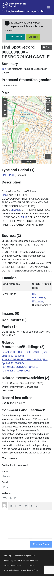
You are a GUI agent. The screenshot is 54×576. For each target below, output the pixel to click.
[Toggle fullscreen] (48, 99)
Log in (31, 565)
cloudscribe (33, 560)
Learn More (15, 36)
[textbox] (30, 524)
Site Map (7, 555)
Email (5, 482)
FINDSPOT (8, 175)
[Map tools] (4, 114)
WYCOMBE (38, 297)
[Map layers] (4, 100)
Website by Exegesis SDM (25, 555)
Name (5, 471)
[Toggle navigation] (48, 7)
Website (6, 493)
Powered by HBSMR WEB (14, 560)
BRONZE (16, 209)
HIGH (35, 293)
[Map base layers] (4, 105)
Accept (33, 37)
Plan (4, 195)
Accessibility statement (13, 565)
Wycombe (37, 301)
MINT (24, 217)
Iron (4, 68)
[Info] (4, 110)
